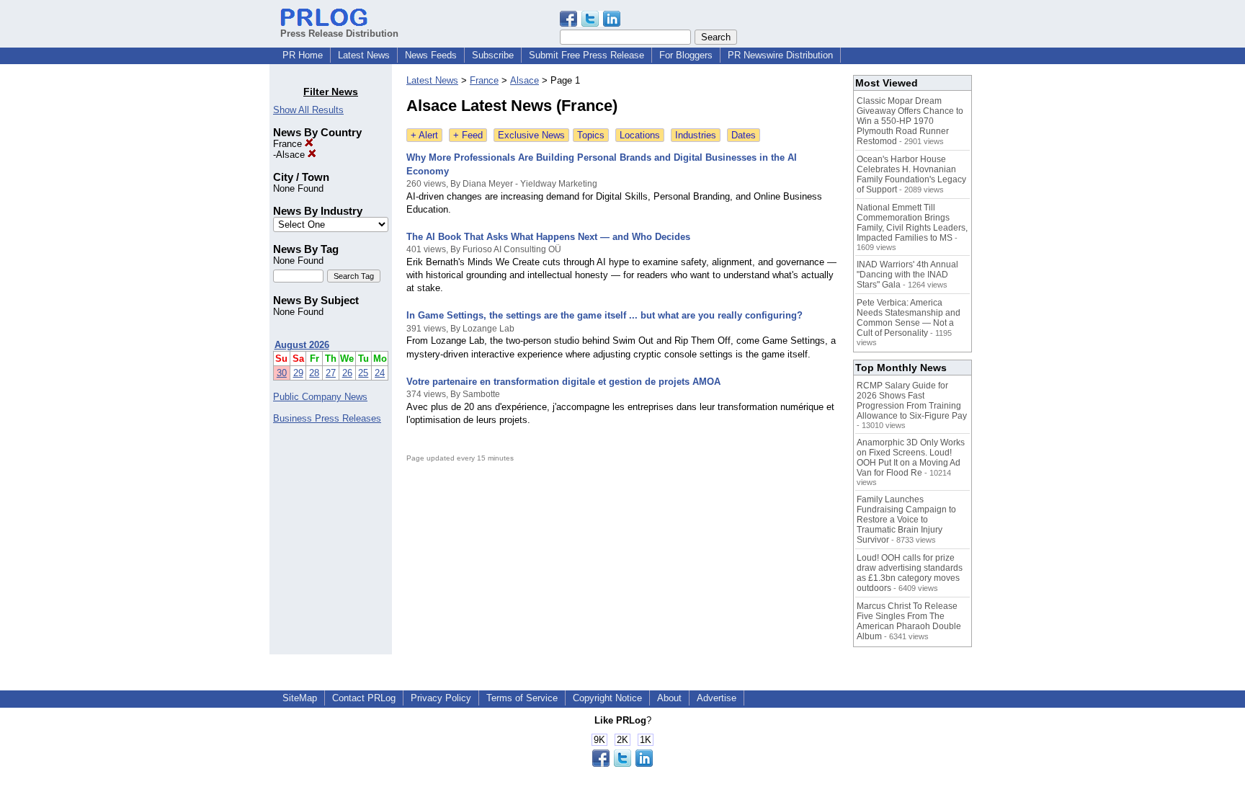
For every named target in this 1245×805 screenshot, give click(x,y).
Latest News (364, 55)
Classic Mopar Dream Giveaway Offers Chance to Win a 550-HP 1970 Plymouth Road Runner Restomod (910, 121)
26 (347, 373)
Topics (590, 135)
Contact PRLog (364, 698)
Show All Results (308, 109)
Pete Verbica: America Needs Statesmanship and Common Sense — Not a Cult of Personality (908, 318)
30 (282, 373)
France (289, 143)
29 (298, 373)
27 (331, 373)
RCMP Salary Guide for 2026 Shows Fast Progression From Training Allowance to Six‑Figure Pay (912, 401)
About (669, 698)
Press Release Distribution (339, 33)
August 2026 (302, 344)
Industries (695, 135)
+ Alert (424, 135)
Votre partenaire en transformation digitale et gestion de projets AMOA (563, 381)
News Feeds (431, 55)
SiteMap (299, 698)
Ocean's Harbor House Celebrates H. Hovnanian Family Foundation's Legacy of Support (911, 174)
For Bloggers (686, 55)
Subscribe (493, 55)
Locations (640, 135)
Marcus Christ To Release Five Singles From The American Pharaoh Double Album (909, 621)
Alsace (292, 154)
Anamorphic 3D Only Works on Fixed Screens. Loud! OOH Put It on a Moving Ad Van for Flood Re (911, 457)
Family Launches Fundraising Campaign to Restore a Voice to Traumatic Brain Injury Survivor (906, 519)
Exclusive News (531, 135)
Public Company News (320, 396)
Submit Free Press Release (586, 55)
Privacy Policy (441, 698)
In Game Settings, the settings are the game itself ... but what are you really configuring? (604, 315)
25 (363, 373)
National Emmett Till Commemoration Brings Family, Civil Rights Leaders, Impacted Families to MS (912, 223)
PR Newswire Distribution (780, 55)
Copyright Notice (607, 698)
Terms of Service (522, 698)
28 (314, 373)
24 (380, 373)
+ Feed (468, 135)
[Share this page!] (590, 23)
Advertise (716, 698)
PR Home (302, 55)
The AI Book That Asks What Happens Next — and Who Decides (548, 236)
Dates (743, 135)
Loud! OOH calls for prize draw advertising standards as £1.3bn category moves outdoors (910, 573)
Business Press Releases (327, 418)
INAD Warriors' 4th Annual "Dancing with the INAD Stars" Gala (907, 274)
